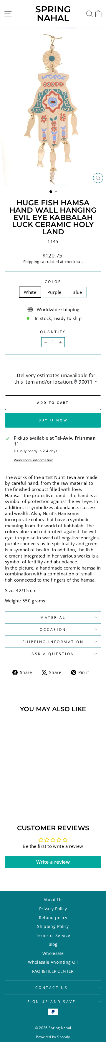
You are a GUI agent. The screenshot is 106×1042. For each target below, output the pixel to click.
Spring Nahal (53, 13)
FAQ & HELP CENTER (53, 971)
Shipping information (53, 641)
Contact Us (51, 987)
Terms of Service (53, 935)
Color (53, 281)
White (30, 292)
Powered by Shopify (53, 1036)
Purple (54, 292)
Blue (77, 292)
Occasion (53, 629)
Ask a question (53, 653)
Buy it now (53, 420)
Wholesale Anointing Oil (53, 962)
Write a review (53, 862)
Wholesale (53, 953)
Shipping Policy (53, 926)
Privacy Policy (53, 908)
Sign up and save (51, 1001)
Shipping (31, 261)
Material (52, 617)
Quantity (53, 331)
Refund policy (53, 917)
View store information (33, 460)
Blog (53, 944)
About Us (53, 899)
